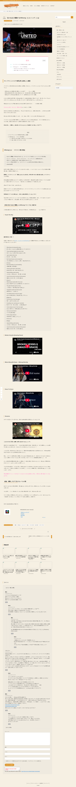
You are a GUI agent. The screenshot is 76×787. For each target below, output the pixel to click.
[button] (7, 532)
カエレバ (44, 517)
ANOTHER (59, 74)
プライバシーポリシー (35, 783)
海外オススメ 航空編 (61, 65)
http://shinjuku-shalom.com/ (11, 706)
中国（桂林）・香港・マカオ (62, 53)
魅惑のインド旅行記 (60, 51)
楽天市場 (23, 515)
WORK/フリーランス (60, 58)
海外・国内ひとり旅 (60, 30)
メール (6, 751)
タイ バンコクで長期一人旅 (62, 55)
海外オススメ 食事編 (61, 67)
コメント (7, 731)
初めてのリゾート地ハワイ (61, 40)
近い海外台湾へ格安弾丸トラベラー (63, 46)
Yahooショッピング (25, 512)
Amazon (22, 513)
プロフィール (59, 76)
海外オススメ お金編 (61, 62)
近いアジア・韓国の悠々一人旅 (62, 32)
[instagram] (38, 781)
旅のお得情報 (59, 60)
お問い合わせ (59, 79)
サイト (6, 756)
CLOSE (44, 60)
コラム (58, 72)
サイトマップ (46, 783)
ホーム (28, 783)
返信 (6, 602)
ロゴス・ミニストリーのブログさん (21, 240)
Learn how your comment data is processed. (30, 771)
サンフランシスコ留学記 (8, 20)
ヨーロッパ (59, 44)
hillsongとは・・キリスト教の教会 (20, 66)
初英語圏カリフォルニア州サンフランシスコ (64, 37)
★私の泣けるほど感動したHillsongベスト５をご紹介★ (24, 68)
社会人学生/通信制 (60, 69)
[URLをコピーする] (48, 532)
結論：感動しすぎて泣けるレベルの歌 (21, 70)
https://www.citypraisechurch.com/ (12, 704)
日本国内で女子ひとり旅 (61, 34)
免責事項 (41, 783)
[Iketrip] (11, 5)
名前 (5, 747)
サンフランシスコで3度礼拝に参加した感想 (22, 64)
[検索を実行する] (72, 17)
